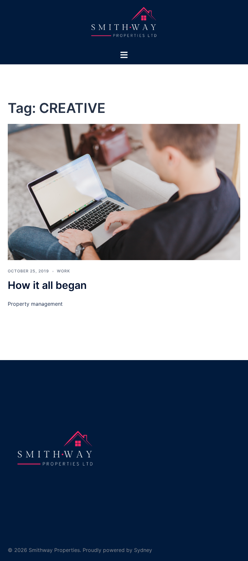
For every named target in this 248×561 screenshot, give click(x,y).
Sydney (143, 550)
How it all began (47, 285)
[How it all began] (124, 191)
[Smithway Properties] (124, 24)
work (63, 271)
